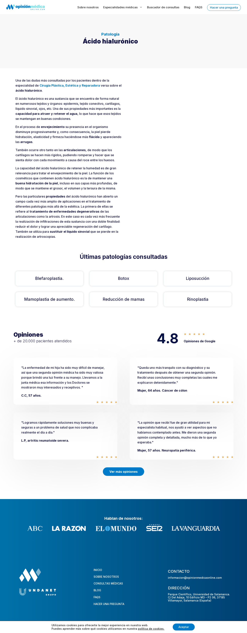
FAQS (198, 7)
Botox (123, 278)
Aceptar (183, 627)
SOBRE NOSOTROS (106, 576)
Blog (187, 7)
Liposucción (197, 278)
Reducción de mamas (124, 299)
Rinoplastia (197, 299)
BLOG (97, 590)
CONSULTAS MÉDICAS (108, 583)
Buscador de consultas (163, 7)
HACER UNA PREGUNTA (109, 604)
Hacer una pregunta (224, 7)
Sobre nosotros (88, 7)
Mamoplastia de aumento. (49, 299)
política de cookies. (151, 628)
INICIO (98, 570)
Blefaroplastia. (49, 278)
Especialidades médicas (120, 7)
